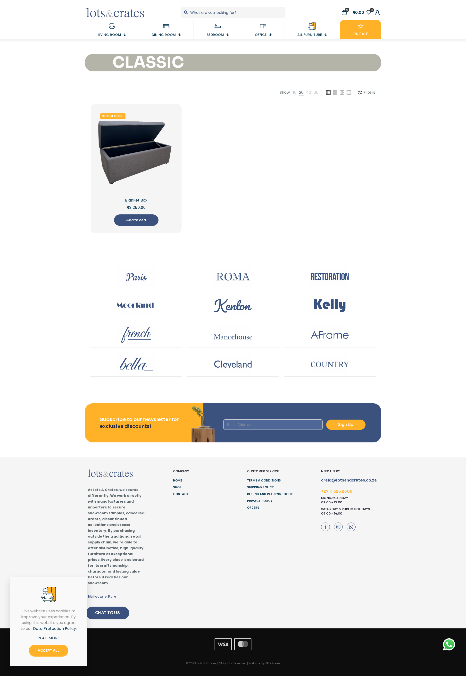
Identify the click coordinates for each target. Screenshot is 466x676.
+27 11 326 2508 (336, 491)
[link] (294, 92)
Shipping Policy (260, 487)
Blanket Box (136, 200)
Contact (181, 494)
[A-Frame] (329, 335)
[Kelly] (329, 306)
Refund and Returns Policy (270, 494)
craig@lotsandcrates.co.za (349, 480)
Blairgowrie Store (102, 596)
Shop (177, 487)
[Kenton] (233, 306)
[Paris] (136, 277)
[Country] (329, 364)
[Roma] (233, 277)
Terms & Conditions (264, 480)
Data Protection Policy (54, 628)
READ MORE (48, 638)
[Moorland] (136, 306)
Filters (369, 92)
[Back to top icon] (443, 666)
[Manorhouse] (233, 335)
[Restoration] (329, 277)
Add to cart (136, 220)
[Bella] (136, 364)
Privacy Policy (260, 501)
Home (177, 480)
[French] (136, 335)
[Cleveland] (233, 364)
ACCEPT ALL (48, 650)
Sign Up (345, 424)
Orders (253, 508)
